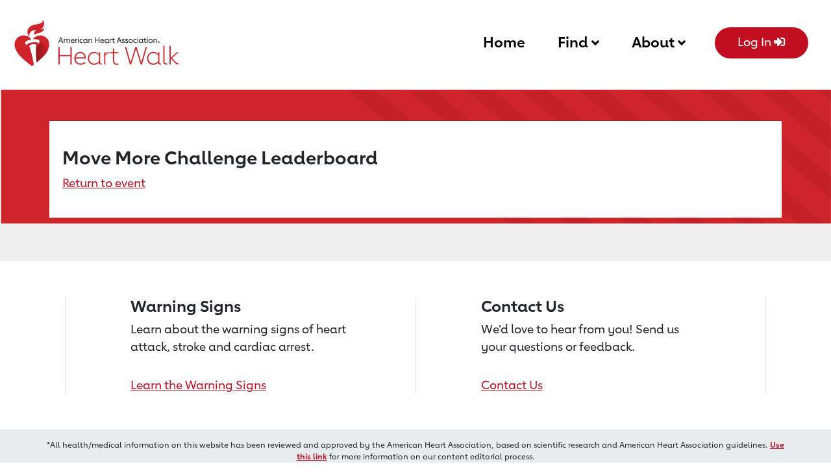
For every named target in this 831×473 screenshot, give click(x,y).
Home (504, 42)
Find (574, 42)
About (655, 42)
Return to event (103, 182)
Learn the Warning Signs (198, 384)
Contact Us (512, 384)
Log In (756, 41)
